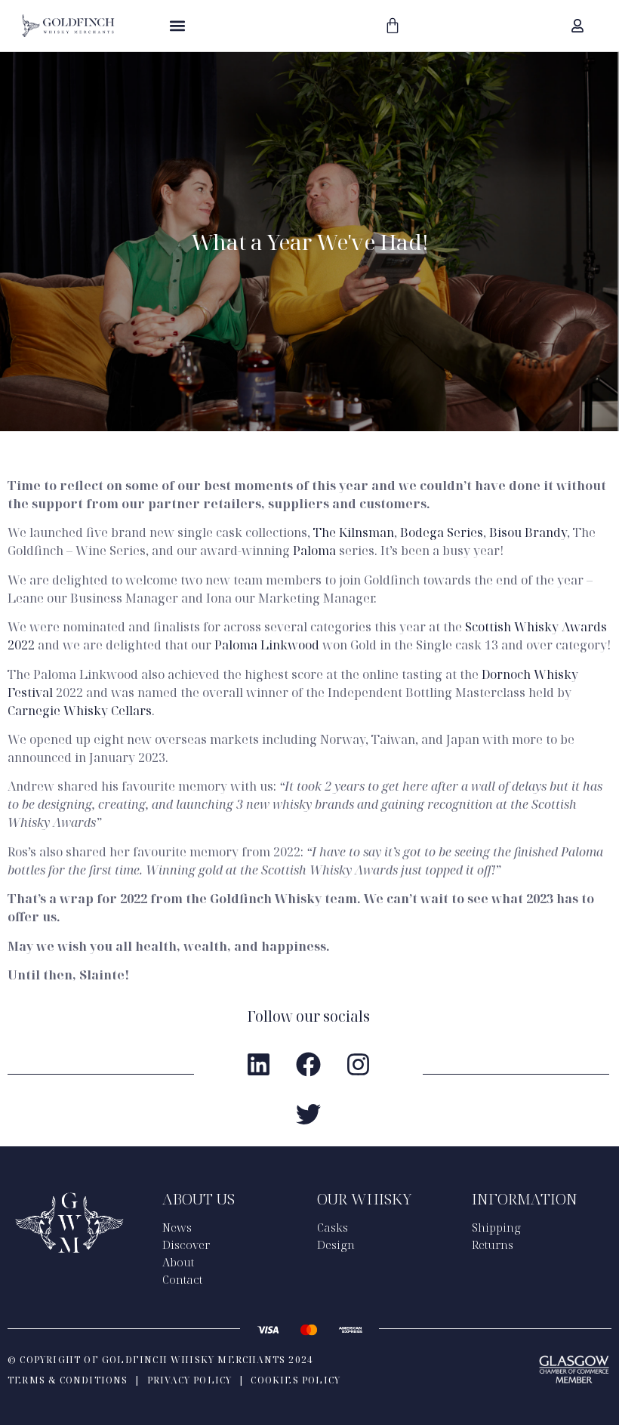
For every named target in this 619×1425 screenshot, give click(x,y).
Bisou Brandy (528, 532)
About (178, 1261)
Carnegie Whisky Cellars (80, 710)
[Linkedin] (258, 1064)
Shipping (496, 1227)
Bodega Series (441, 532)
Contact (182, 1279)
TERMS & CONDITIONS (68, 1380)
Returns (492, 1244)
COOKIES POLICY (295, 1380)
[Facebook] (308, 1064)
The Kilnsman (353, 532)
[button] (177, 25)
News (177, 1227)
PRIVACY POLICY (190, 1380)
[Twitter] (308, 1114)
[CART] (392, 26)
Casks (332, 1227)
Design (336, 1244)
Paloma (314, 550)
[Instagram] (358, 1064)
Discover (186, 1244)
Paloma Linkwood (266, 645)
